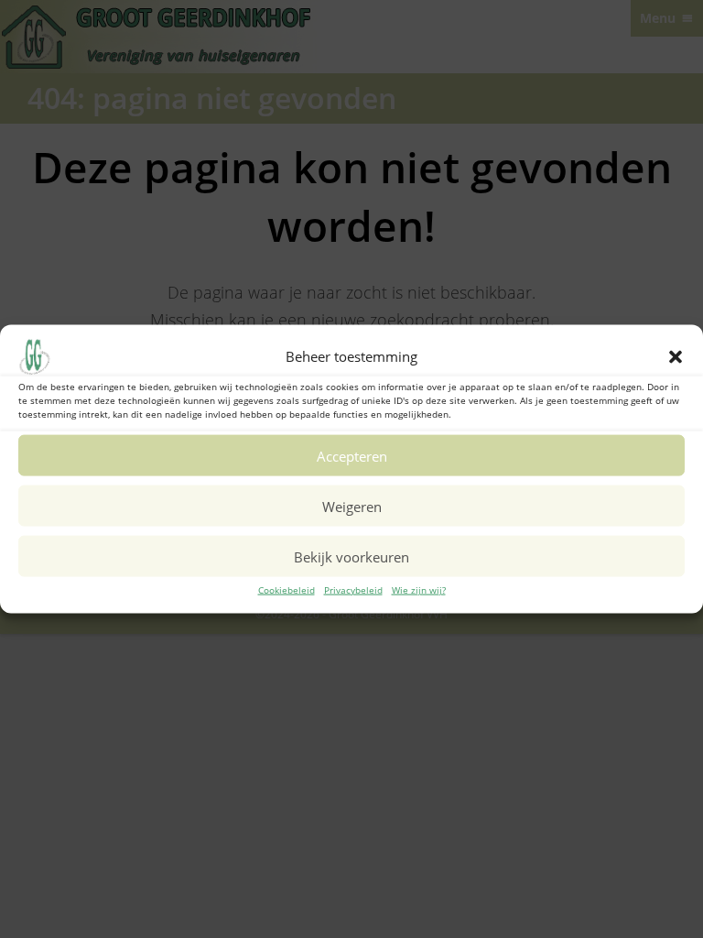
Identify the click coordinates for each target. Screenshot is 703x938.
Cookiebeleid (286, 590)
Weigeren (352, 505)
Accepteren (352, 455)
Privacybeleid (353, 590)
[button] (675, 357)
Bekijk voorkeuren (351, 556)
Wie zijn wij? (419, 590)
